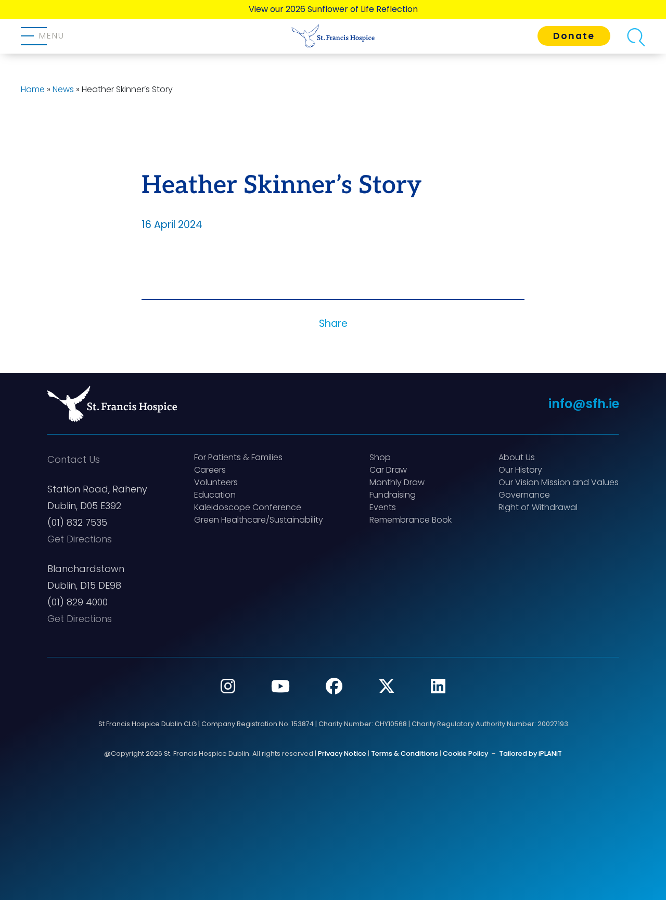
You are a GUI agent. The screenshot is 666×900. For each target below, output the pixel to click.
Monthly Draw (397, 482)
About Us (516, 457)
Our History (520, 470)
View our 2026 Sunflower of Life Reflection (333, 9)
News (63, 89)
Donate (574, 36)
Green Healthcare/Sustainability (258, 520)
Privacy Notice (342, 753)
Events (382, 507)
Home (33, 89)
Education (215, 495)
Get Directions (79, 539)
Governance (524, 495)
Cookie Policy (465, 753)
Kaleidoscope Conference (247, 507)
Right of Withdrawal (538, 507)
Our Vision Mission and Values (558, 482)
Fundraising (392, 495)
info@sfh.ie (583, 403)
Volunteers (216, 482)
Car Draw (388, 470)
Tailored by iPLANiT (530, 753)
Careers (210, 470)
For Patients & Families (238, 457)
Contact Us (73, 459)
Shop (380, 457)
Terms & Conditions (404, 753)
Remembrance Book (410, 520)
